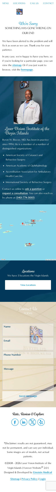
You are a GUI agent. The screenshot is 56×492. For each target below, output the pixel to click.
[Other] (41, 422)
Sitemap (15, 479)
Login (42, 479)
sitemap (16, 65)
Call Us (34, 3)
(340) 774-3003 (25, 197)
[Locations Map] (28, 232)
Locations (19, 3)
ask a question (33, 188)
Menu (5, 3)
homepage (27, 69)
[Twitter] (32, 422)
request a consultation (15, 193)
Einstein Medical (42, 472)
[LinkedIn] (23, 422)
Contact (48, 3)
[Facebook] (15, 422)
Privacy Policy (29, 479)
